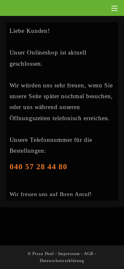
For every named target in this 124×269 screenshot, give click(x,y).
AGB (88, 253)
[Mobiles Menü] (114, 8)
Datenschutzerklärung (62, 260)
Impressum (69, 253)
